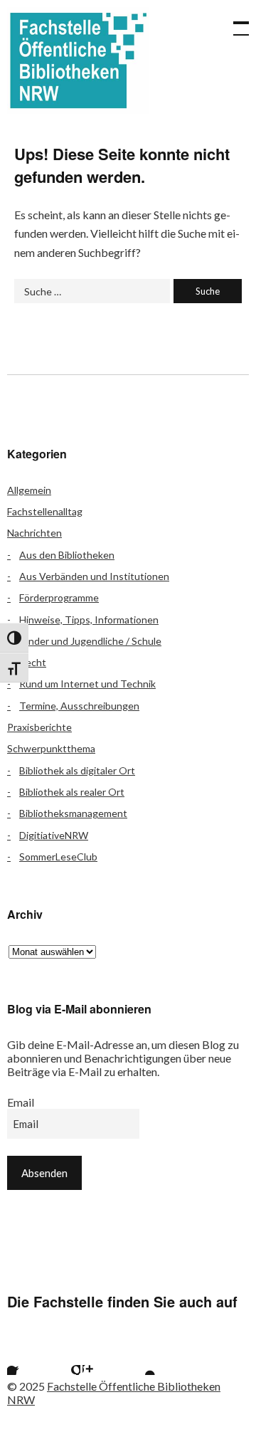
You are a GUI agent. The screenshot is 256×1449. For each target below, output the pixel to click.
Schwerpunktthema (51, 748)
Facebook (25, 1357)
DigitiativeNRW (53, 835)
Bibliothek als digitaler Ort (77, 770)
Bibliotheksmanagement (73, 813)
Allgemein (29, 490)
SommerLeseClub (58, 856)
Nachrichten (34, 533)
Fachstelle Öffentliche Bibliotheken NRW (78, 60)
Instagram (100, 1357)
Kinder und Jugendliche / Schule (90, 641)
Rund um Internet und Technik (87, 684)
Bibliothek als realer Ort (71, 792)
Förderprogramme (59, 597)
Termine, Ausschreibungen (79, 706)
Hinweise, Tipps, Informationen (89, 619)
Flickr (62, 1357)
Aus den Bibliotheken (66, 555)
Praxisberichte (39, 727)
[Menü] (234, 21)
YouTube (138, 1357)
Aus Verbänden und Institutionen (94, 576)
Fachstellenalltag (44, 511)
